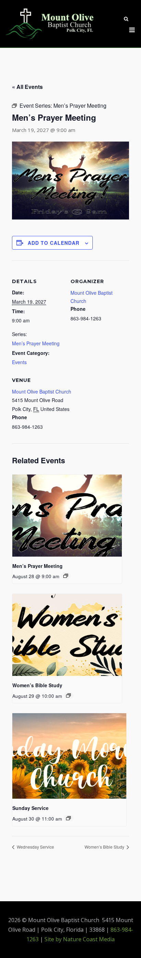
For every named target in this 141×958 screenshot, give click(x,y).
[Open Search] (126, 19)
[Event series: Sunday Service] (68, 818)
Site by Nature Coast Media (79, 939)
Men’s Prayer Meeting (36, 343)
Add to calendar (53, 242)
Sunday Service (30, 807)
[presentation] (67, 516)
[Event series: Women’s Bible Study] (68, 695)
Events (19, 362)
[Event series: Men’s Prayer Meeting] (65, 576)
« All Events (27, 87)
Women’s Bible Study (37, 685)
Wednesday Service (35, 847)
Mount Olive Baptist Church (41, 391)
